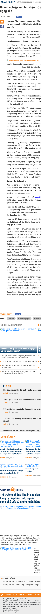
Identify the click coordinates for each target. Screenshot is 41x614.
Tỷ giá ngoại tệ (20, 581)
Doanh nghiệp (8, 2)
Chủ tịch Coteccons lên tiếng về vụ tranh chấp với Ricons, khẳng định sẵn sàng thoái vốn (18, 356)
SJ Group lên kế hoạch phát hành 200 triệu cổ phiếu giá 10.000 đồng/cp (37, 560)
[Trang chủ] (2, 22)
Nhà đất (5, 393)
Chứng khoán (4, 477)
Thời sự (5, 402)
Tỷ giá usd (30, 581)
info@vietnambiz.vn (13, 610)
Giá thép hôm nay (8, 585)
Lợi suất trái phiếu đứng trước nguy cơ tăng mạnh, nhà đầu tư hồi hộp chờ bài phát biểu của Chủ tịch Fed (11, 451)
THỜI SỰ (8, 595)
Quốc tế (5, 424)
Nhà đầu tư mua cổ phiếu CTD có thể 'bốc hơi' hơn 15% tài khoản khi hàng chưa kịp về (18, 372)
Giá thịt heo (29, 585)
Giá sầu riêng (20, 585)
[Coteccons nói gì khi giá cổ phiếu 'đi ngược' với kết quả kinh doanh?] (18, 340)
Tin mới (7, 386)
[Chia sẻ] (2, 26)
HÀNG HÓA (22, 595)
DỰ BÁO (15, 595)
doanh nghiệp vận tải (24, 319)
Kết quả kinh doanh (24, 2)
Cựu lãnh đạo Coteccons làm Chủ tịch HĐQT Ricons (19, 362)
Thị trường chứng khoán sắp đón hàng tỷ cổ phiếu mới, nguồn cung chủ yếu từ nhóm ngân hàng (20, 498)
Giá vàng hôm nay (8, 581)
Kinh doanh (28, 458)
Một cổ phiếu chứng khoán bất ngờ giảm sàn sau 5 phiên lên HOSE (11, 472)
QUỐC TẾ (29, 595)
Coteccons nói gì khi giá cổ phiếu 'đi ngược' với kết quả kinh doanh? (18, 350)
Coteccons (11, 319)
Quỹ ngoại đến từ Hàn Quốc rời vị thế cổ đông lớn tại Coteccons (18, 366)
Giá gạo (37, 585)
